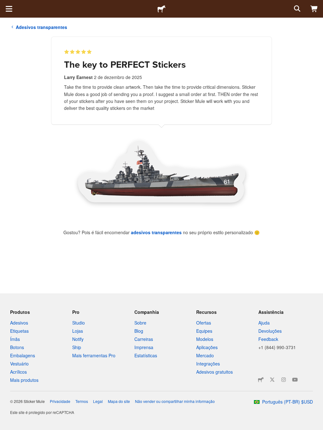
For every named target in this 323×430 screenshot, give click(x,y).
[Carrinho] (314, 9)
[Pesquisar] (296, 9)
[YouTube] (294, 379)
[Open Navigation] (9, 9)
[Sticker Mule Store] (260, 379)
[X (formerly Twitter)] (272, 379)
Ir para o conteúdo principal (4, 4)
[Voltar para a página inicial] (161, 9)
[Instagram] (283, 379)
